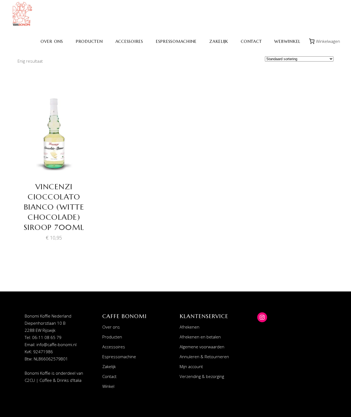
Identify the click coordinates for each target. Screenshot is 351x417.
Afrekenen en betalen (200, 337)
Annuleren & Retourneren (204, 356)
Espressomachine (119, 356)
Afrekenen (189, 327)
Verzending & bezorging (202, 376)
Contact (109, 376)
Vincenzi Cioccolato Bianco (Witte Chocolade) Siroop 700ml (54, 207)
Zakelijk (109, 366)
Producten (112, 337)
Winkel (108, 386)
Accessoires (113, 346)
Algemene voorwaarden (202, 346)
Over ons (111, 327)
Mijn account (191, 366)
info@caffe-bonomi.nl (56, 344)
